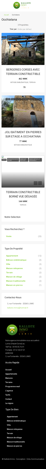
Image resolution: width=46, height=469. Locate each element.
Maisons (9, 378)
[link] (23, 49)
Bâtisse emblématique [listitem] (16, 260)
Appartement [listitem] (12, 256)
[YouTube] (25, 464)
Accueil (6, 15)
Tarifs (7, 395)
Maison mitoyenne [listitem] (14, 268)
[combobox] (26, 29)
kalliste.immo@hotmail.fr (17, 308)
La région (9, 403)
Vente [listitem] (9, 236)
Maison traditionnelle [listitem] (15, 281)
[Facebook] (21, 464)
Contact (8, 399)
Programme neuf (12, 386)
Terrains (8, 382)
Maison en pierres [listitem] (14, 285)
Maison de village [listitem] (14, 277)
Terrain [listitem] (9, 272)
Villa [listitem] (8, 264)
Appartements (11, 374)
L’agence (9, 391)
